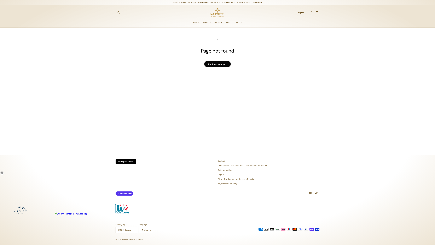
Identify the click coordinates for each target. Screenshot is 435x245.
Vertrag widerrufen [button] (126, 161)
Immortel (125, 239)
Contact (221, 161)
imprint (221, 174)
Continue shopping (217, 64)
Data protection (225, 170)
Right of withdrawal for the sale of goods (236, 179)
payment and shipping (227, 184)
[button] (119, 13)
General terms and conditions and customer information (242, 165)
